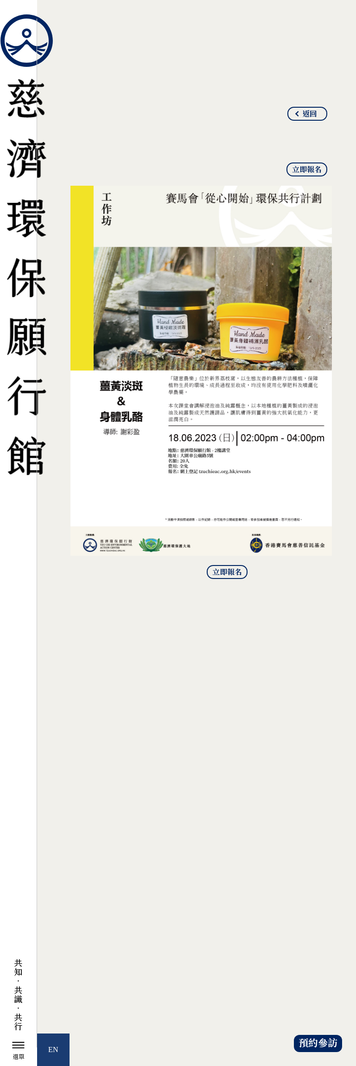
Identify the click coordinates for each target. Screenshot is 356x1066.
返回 (309, 114)
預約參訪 (318, 1043)
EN (53, 1049)
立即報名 (307, 170)
